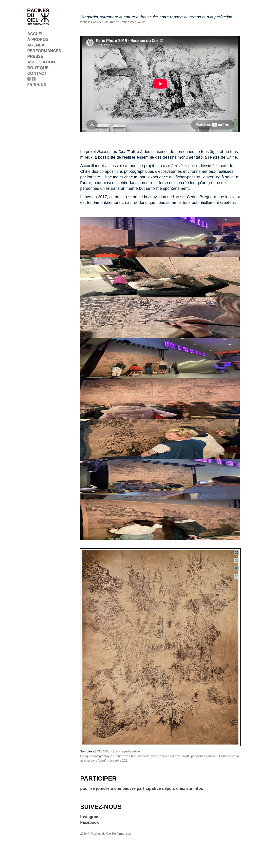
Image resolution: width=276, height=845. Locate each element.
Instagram (90, 816)
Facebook (89, 822)
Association (41, 62)
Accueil (36, 34)
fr (29, 85)
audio (141, 22)
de (43, 85)
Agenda (35, 45)
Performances (44, 50)
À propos (37, 39)
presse (35, 56)
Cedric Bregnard (201, 197)
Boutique (37, 67)
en (36, 85)
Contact (36, 73)
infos (198, 788)
